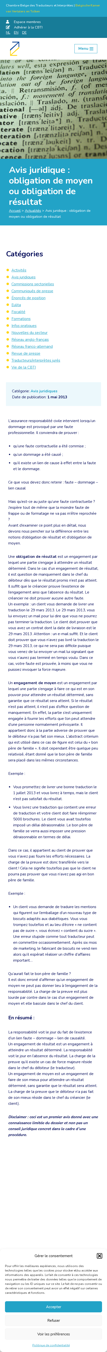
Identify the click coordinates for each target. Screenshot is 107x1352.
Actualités (33, 210)
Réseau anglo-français (30, 339)
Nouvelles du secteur (29, 332)
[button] (99, 1255)
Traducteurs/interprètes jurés (35, 360)
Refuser (53, 1320)
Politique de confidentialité (51, 1345)
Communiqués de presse (32, 291)
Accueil (15, 210)
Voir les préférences (53, 1334)
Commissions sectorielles (32, 284)
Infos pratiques (24, 325)
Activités (18, 270)
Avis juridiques (44, 391)
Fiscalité (18, 311)
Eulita (16, 304)
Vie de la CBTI (23, 367)
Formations (21, 318)
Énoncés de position (28, 298)
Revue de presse (25, 353)
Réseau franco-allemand (32, 346)
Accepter (53, 1306)
